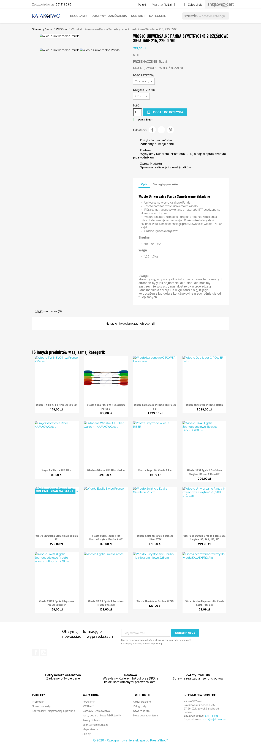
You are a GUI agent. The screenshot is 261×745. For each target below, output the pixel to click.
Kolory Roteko (91, 720)
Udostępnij (152, 129)
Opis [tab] (144, 184)
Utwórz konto (141, 711)
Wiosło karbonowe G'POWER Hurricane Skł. (155, 406)
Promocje (38, 701)
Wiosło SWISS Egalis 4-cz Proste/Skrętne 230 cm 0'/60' (106, 537)
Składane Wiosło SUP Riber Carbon (105, 470)
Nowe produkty (41, 706)
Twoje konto (141, 695)
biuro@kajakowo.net (214, 719)
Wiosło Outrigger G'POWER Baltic (204, 405)
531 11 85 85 (64, 4)
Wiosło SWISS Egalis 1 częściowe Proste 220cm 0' (106, 603)
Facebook (35, 652)
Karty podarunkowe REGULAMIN (102, 715)
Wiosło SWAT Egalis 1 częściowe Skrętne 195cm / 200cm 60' (204, 472)
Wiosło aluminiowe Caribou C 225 (155, 601)
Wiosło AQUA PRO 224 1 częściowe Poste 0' (106, 406)
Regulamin (79, 15)
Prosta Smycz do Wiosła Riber (155, 470)
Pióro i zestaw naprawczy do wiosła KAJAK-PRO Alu (204, 603)
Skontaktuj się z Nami (95, 724)
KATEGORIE (157, 15)
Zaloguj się (139, 706)
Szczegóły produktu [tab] (165, 184)
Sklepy (87, 734)
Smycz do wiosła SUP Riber (56, 470)
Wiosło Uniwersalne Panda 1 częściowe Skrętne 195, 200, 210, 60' (204, 537)
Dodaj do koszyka (165, 112)
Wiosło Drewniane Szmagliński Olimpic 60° (57, 537)
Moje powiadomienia (145, 715)
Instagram (43, 652)
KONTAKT (138, 15)
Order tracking (142, 701)
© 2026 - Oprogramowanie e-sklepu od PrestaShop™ (130, 740)
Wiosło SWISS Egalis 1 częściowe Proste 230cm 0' (56, 603)
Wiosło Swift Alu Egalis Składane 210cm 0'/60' (155, 537)
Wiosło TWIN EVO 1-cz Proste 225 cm (56, 405)
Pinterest (170, 129)
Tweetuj (161, 129)
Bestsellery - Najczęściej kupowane (53, 711)
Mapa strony (90, 729)
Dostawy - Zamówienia (109, 15)
